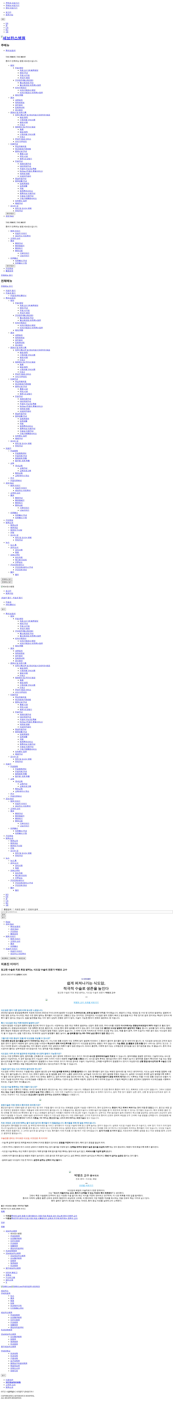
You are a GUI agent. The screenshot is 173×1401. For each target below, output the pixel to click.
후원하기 (19, 503)
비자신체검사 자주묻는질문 (31, 328)
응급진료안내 (20, 414)
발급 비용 (24, 357)
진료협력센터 (20, 453)
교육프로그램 (25, 471)
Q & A (22, 360)
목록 (3, 1211)
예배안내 (19, 438)
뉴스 (7, 542)
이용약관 (9, 1380)
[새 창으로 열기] (6, 1286)
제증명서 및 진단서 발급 (25, 362)
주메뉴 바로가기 (12, 5)
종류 (22, 365)
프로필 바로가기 (86, 1185)
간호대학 (14, 1358)
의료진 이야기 (21, 488)
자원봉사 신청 (21, 518)
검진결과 (19, 340)
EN (7, 23)
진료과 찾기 (11, 293)
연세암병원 (15, 1236)
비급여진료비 (25, 411)
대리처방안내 (25, 401)
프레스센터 (15, 555)
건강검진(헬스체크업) (24, 315)
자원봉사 (14, 513)
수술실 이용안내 (26, 431)
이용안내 (14, 379)
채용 (17, 552)
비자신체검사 (20, 323)
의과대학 (14, 1353)
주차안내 (19, 446)
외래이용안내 (25, 399)
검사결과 (19, 345)
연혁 (12, 533)
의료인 (8, 448)
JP (6, 26)
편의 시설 (24, 391)
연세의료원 (5, 1293)
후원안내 (19, 498)
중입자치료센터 (17, 1248)
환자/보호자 (11, 51)
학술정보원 (15, 1366)
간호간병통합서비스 (28, 433)
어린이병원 (15, 1241)
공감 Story (10, 216)
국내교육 (19, 466)
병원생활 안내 (21, 416)
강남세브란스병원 (13, 1253)
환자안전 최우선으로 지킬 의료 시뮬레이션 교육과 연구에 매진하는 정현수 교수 (44, 1218)
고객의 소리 (15, 493)
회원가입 (9, 593)
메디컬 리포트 (21, 560)
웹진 (12, 572)
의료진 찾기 (11, 291)
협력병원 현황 (21, 458)
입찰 (12, 1303)
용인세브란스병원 (13, 1268)
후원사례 (19, 505)
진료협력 (14, 451)
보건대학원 (15, 1361)
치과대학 (14, 1356)
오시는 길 (14, 441)
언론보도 (19, 562)
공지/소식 (14, 547)
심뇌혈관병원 (16, 1258)
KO (7, 895)
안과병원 (14, 1243)
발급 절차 (24, 352)
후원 (12, 495)
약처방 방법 (25, 409)
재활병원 (14, 1246)
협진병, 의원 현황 (22, 461)
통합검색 (7, 909)
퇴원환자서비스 (26, 426)
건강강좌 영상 (21, 570)
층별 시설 (24, 389)
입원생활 (23, 421)
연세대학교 (5, 1351)
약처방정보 (19, 338)
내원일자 (19, 335)
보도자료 (19, 557)
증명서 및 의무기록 (18, 348)
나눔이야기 (24, 510)
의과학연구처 (16, 1306)
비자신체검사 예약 (27, 325)
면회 (22, 424)
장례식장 (14, 1371)
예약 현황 (19, 330)
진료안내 (19, 396)
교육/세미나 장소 (22, 476)
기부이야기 (24, 508)
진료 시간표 (25, 310)
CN (7, 28)
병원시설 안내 (21, 386)
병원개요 (14, 528)
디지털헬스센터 (17, 1308)
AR (7, 32)
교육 (12, 463)
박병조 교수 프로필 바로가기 (86, 1002)
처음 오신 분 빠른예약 (29, 305)
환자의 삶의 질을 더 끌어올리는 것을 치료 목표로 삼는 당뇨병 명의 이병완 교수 (44, 1216)
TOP (3, 1223)
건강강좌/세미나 (17, 565)
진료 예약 (19, 303)
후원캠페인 (19, 500)
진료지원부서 (16, 481)
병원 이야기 (15, 485)
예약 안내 (24, 308)
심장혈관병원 (16, 1238)
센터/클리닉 (11, 605)
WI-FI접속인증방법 (23, 384)
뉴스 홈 (13, 545)
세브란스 (4, 1291)
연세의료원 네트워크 (31, 1286)
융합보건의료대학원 (18, 1363)
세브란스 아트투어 (23, 490)
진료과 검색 (33, 909)
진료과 (8, 602)
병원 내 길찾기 (26, 394)
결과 (12, 333)
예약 (12, 300)
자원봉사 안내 (21, 515)
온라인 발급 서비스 (23, 374)
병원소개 (9, 523)
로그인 (8, 591)
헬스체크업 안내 (26, 318)
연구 (12, 478)
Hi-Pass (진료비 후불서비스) (31, 406)
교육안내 (23, 468)
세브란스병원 (11, 1231)
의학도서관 (15, 1368)
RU (7, 30)
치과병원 (14, 1266)
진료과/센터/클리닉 (18, 296)
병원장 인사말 (16, 530)
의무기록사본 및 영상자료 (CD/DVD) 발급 (32, 350)
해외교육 (19, 473)
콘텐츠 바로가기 (12, 3)
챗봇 (3, 1227)
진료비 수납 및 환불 (28, 404)
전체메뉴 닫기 (7, 286)
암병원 (13, 1261)
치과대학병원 (11, 1251)
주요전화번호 (20, 381)
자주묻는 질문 (21, 436)
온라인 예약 (25, 313)
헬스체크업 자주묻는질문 (30, 320)
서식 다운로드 (21, 377)
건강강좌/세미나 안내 (24, 567)
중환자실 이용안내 (27, 429)
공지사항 (19, 550)
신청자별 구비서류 (27, 355)
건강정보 (9, 520)
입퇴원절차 (24, 419)
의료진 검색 (20, 909)
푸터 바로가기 (11, 8)
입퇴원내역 (19, 343)
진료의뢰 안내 (21, 456)
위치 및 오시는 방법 (23, 443)
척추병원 (14, 1263)
